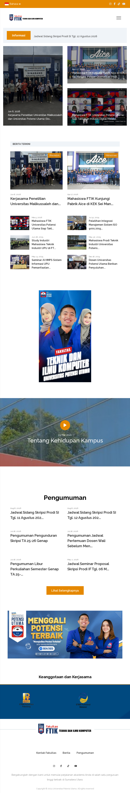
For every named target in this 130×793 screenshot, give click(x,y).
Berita (66, 752)
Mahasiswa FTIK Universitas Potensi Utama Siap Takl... (44, 224)
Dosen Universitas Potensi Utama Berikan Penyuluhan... (103, 264)
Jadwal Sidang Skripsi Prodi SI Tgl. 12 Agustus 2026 (65, 35)
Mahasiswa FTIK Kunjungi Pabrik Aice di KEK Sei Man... (90, 201)
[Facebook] (114, 3)
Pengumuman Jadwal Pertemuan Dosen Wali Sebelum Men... (86, 540)
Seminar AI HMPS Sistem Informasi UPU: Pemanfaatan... (47, 264)
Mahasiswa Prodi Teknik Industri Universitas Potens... (103, 244)
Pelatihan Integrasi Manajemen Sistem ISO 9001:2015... (103, 224)
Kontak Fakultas (46, 752)
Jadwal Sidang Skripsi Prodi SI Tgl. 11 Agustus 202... (34, 515)
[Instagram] (110, 3)
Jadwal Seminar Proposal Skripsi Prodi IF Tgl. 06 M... (88, 566)
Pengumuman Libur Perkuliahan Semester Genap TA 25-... (34, 569)
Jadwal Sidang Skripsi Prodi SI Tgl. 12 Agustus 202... (91, 515)
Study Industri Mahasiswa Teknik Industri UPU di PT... (44, 244)
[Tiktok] (119, 3)
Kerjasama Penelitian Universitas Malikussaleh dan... (35, 201)
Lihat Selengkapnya (65, 590)
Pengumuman (85, 752)
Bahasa (14, 3)
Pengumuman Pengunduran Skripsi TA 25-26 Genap (33, 538)
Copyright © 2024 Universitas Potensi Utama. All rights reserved (65, 789)
